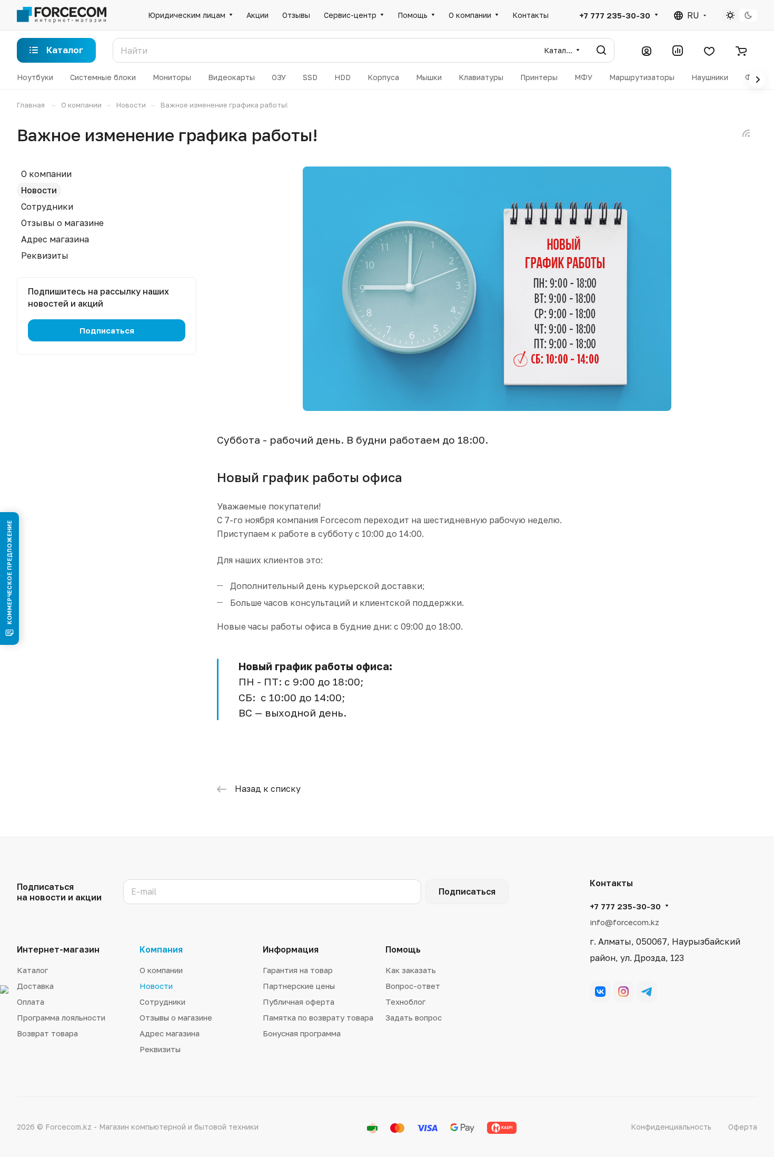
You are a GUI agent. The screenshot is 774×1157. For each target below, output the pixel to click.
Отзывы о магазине (62, 223)
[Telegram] (646, 991)
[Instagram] (623, 991)
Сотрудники (47, 206)
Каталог (32, 970)
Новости (39, 190)
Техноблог (405, 1001)
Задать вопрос (413, 1017)
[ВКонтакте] (600, 991)
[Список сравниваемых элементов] (677, 50)
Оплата (30, 1001)
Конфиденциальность (671, 1126)
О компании (46, 174)
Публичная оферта (298, 1001)
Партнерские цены (299, 986)
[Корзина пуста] (741, 50)
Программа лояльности (61, 1017)
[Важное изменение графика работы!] (487, 408)
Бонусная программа (302, 1033)
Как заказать (410, 970)
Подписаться (467, 891)
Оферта (742, 1126)
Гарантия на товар (298, 970)
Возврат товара (47, 1033)
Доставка (35, 986)
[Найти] (601, 50)
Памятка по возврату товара (318, 1017)
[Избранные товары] (709, 50)
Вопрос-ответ (412, 986)
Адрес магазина (55, 239)
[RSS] (746, 133)
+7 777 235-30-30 (614, 15)
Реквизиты (44, 255)
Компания (161, 949)
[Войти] (646, 50)
